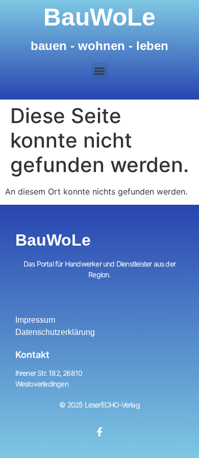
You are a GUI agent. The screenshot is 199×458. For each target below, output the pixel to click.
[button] (99, 70)
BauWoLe (99, 17)
